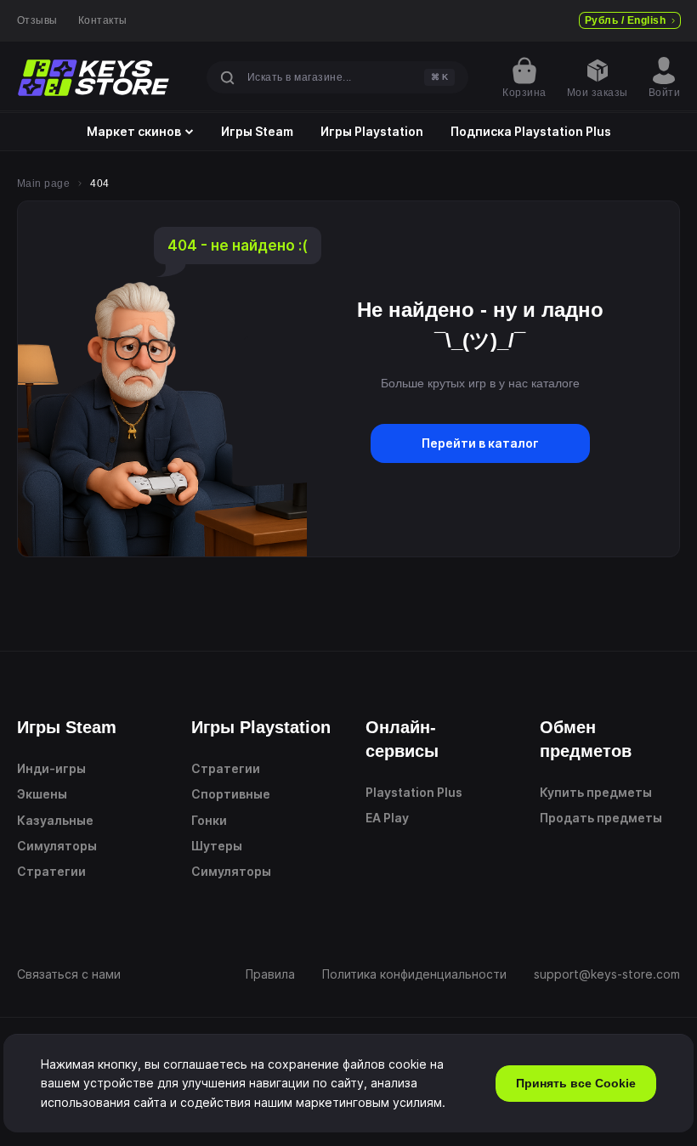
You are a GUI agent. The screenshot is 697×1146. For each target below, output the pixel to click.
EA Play (387, 817)
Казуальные (55, 820)
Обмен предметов (586, 739)
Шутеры (216, 845)
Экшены (42, 794)
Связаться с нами (69, 974)
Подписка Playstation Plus (530, 132)
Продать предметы (601, 817)
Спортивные (230, 794)
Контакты (103, 20)
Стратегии (51, 871)
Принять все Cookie (576, 1083)
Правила (270, 974)
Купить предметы (596, 792)
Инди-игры (51, 768)
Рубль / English (625, 20)
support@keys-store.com (607, 974)
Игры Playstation (371, 132)
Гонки (209, 820)
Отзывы (37, 20)
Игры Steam (257, 132)
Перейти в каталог (480, 443)
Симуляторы (57, 845)
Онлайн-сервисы (402, 739)
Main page (43, 183)
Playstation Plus (414, 792)
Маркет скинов (134, 132)
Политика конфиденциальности (414, 974)
